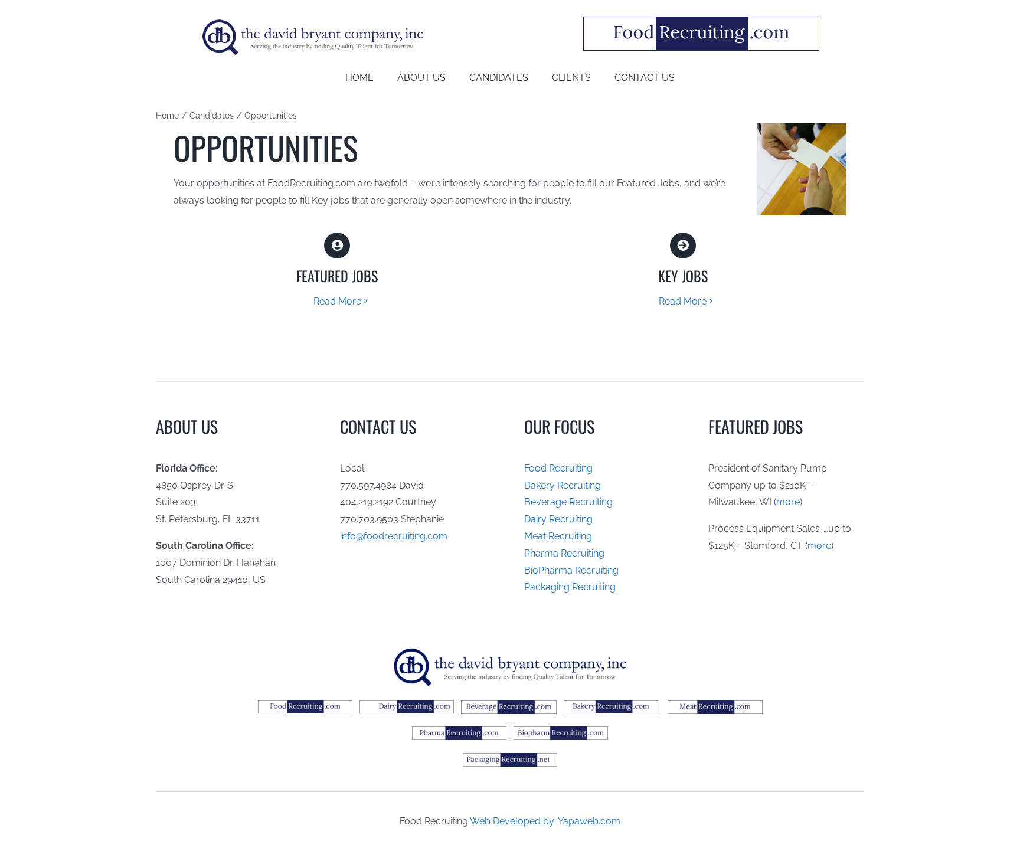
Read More (337, 301)
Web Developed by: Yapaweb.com (545, 821)
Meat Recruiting (558, 536)
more (788, 502)
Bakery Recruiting (562, 485)
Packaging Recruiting (570, 587)
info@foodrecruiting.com (393, 536)
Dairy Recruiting (558, 519)
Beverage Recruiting (568, 502)
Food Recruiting (558, 468)
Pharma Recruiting (564, 553)
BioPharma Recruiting (571, 570)
